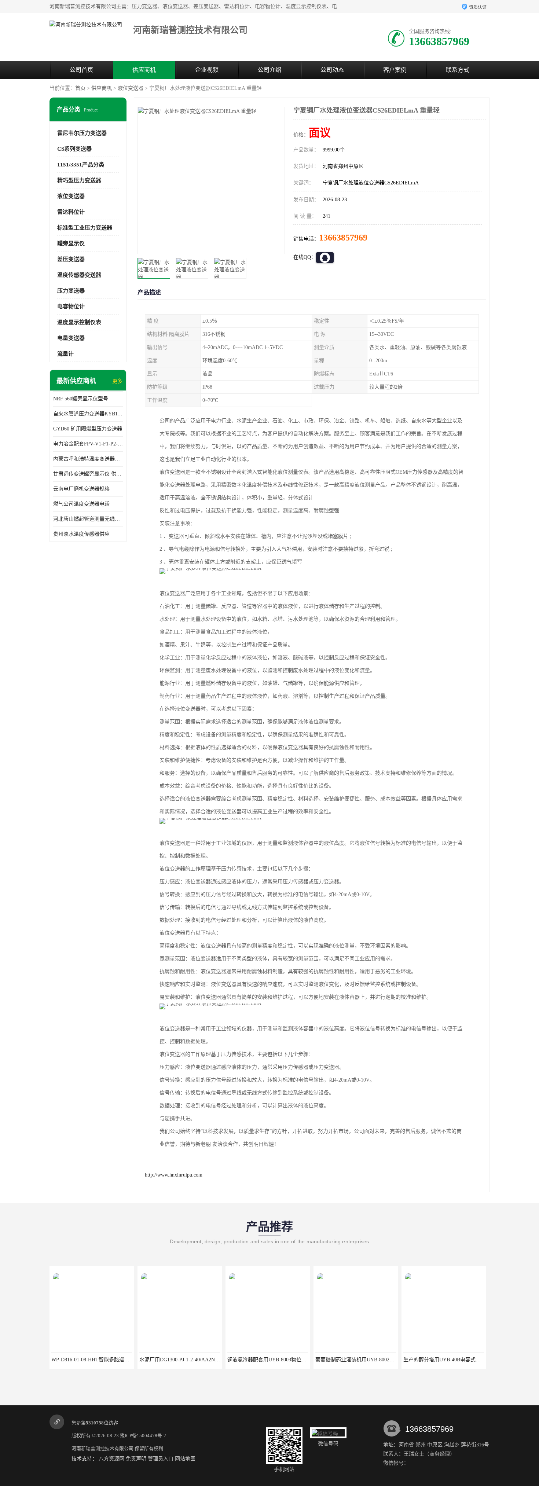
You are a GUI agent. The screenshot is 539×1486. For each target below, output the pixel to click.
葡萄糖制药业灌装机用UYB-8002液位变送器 (365, 1359)
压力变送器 (71, 291)
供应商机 (144, 70)
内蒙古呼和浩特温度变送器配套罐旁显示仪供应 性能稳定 (88, 459)
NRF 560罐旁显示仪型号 (80, 398)
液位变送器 (130, 88)
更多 (117, 381)
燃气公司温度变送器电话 (81, 504)
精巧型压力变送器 (79, 180)
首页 (80, 88)
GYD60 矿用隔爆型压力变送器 (87, 429)
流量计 (65, 354)
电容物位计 (71, 306)
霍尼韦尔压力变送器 (82, 133)
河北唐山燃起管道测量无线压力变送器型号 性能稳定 (88, 519)
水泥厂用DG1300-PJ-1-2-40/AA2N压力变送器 (190, 1359)
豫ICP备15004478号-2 (143, 1435)
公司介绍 (269, 70)
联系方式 (457, 70)
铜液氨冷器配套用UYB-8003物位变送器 (272, 1359)
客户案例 (395, 70)
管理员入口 (160, 1458)
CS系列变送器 (74, 149)
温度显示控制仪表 (79, 322)
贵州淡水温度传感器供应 (81, 534)
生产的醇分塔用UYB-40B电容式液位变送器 (452, 1359)
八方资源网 (111, 1458)
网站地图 (185, 1458)
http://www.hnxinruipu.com (173, 1175)
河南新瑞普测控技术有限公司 (102, 1448)
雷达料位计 (71, 212)
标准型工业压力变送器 (84, 228)
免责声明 (136, 1458)
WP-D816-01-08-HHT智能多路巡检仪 (93, 1359)
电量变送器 (71, 338)
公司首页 (81, 70)
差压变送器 (71, 259)
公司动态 (332, 70)
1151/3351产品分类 (80, 165)
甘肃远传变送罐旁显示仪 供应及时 (88, 474)
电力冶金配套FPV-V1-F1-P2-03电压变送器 (88, 444)
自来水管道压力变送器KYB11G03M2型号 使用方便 (88, 414)
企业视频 (207, 70)
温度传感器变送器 (79, 275)
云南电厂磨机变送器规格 (81, 489)
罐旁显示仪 (71, 243)
